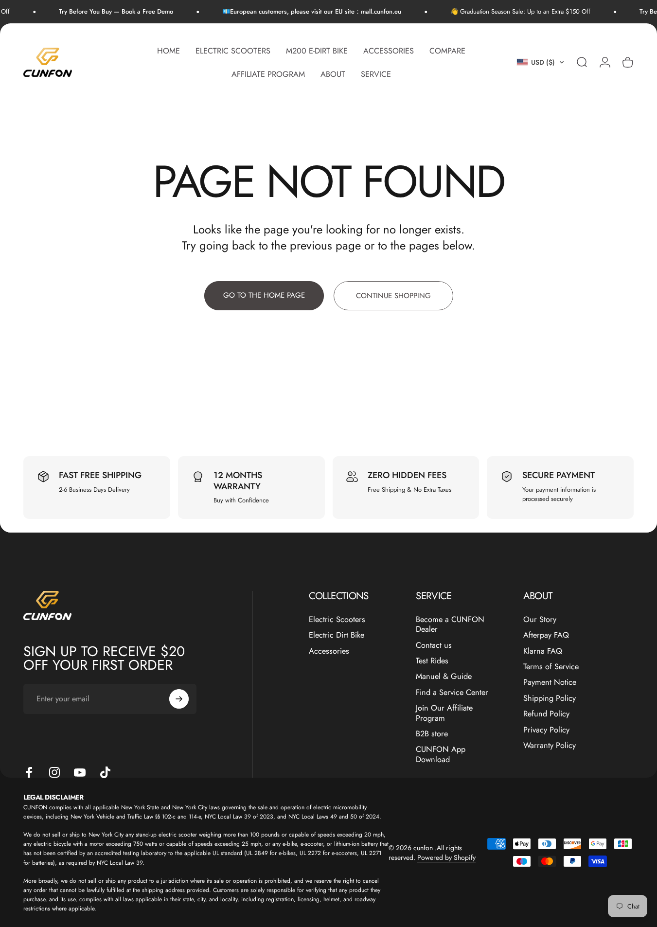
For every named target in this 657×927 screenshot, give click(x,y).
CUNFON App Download (440, 755)
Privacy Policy (546, 729)
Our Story (539, 619)
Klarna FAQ (542, 651)
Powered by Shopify (446, 857)
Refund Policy (546, 714)
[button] (540, 62)
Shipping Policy (549, 698)
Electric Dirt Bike (336, 635)
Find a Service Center (452, 692)
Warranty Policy (549, 745)
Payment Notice (549, 682)
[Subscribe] (179, 699)
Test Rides (432, 661)
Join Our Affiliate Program (444, 713)
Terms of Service (551, 667)
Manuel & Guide (444, 676)
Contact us (434, 645)
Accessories (329, 651)
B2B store (432, 734)
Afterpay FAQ (546, 635)
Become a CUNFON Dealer (450, 625)
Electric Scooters (337, 619)
